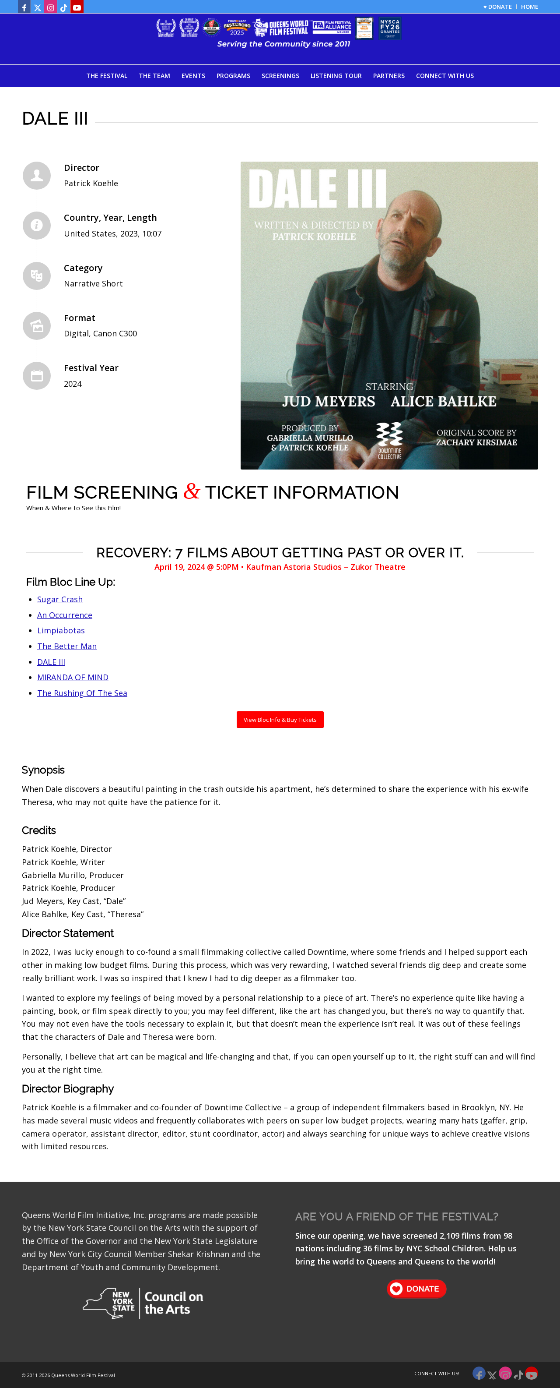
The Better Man (67, 646)
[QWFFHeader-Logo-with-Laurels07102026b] (280, 39)
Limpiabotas (61, 630)
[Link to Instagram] (50, 6)
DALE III (51, 662)
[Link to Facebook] (24, 6)
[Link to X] (37, 6)
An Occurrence (64, 615)
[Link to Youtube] (77, 6)
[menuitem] (498, 6)
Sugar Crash (60, 599)
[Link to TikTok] (63, 6)
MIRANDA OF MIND (72, 677)
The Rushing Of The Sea (82, 693)
